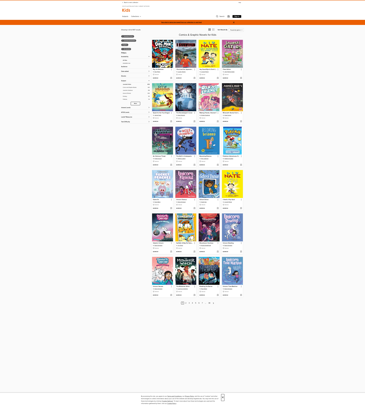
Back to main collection (131, 2)
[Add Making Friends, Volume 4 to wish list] (218, 121)
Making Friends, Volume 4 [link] (208, 113)
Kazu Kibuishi (181, 115)
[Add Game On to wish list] (171, 208)
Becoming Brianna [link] (205, 156)
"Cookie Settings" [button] (167, 401)
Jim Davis (180, 245)
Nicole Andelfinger (206, 245)
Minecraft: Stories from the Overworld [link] (231, 113)
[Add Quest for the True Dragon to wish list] (171, 121)
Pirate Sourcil (158, 158)
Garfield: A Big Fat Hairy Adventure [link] (185, 243)
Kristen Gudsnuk (205, 115)
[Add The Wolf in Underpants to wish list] (194, 165)
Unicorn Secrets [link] (158, 286)
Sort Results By (222, 30)
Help (239, 2)
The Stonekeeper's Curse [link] (184, 113)
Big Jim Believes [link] (158, 69)
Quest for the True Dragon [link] (161, 113)
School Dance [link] (204, 200)
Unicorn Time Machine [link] (230, 286)
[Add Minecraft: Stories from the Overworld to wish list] (241, 121)
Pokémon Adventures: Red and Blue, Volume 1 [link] (231, 156)
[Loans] (229, 17)
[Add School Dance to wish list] (218, 208)
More (135, 103)
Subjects (125, 16)
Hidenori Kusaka (228, 158)
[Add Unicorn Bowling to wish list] (241, 252)
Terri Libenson (204, 158)
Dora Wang (157, 202)
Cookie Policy (171, 403)
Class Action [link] (227, 69)
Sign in (236, 16)
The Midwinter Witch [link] (183, 286)
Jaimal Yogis (158, 115)
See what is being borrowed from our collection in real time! (181, 22)
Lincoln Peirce (205, 72)
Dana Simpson (182, 202)
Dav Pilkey (157, 72)
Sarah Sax (204, 202)
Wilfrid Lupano (181, 158)
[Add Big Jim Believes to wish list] (171, 78)
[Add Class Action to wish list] (241, 78)
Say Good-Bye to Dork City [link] (208, 69)
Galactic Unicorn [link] (158, 243)
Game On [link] (156, 200)
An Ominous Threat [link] (159, 156)
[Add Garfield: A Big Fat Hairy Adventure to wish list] (194, 252)
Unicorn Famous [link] (181, 200)
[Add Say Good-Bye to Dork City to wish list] (218, 78)
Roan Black (204, 289)
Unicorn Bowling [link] (228, 243)
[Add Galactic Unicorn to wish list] (171, 252)
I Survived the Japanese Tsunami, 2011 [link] (185, 69)
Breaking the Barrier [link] (206, 286)
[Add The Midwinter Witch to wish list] (194, 295)
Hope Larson (227, 115)
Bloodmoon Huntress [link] (206, 243)
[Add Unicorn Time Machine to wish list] (241, 295)
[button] (220, 17)
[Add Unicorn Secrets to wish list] (171, 295)
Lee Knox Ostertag (183, 289)
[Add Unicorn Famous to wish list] (194, 208)
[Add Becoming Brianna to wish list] (218, 165)
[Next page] (213, 303)
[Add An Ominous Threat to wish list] (171, 165)
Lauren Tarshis (182, 72)
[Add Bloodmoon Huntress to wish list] (218, 252)
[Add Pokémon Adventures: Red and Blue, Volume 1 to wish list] (241, 165)
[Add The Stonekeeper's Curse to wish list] (194, 121)
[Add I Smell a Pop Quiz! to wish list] (241, 208)
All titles (125, 60)
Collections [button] (135, 16)
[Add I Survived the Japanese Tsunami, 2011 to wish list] (194, 78)
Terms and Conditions (174, 396)
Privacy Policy (189, 396)
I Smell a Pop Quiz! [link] (229, 200)
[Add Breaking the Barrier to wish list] (218, 295)
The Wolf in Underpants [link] (184, 156)
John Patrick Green (229, 72)
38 (209, 303)
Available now (126, 63)
